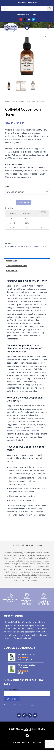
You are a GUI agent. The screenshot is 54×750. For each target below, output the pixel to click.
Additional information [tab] (16, 266)
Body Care (19, 246)
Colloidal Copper (17, 101)
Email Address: (11, 690)
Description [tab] (11, 261)
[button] (27, 27)
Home (7, 101)
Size (7, 186)
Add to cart (24, 202)
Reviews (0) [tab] (12, 270)
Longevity (43, 246)
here (32, 705)
